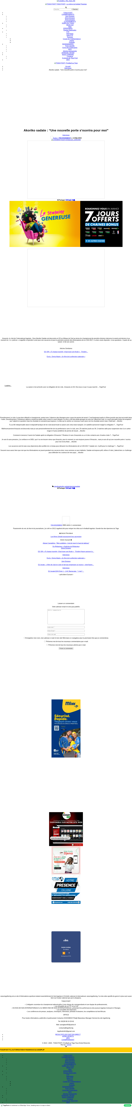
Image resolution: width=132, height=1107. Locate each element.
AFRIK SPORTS (68, 1036)
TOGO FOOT (67, 13)
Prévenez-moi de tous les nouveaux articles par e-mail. (67, 645)
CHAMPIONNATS (68, 14)
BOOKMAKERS (68, 44)
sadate (77, 486)
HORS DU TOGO (68, 23)
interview (72, 486)
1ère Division (69, 16)
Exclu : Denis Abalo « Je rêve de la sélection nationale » (66, 356)
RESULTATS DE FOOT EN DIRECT (68, 1034)
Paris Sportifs (70, 46)
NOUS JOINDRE (68, 54)
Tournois (70, 37)
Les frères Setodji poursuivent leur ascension (66, 536)
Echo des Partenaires (70, 47)
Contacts (70, 56)
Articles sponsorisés (70, 51)
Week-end (69, 25)
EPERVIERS (67, 28)
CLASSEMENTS (70, 21)
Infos (70, 27)
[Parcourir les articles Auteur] (66, 523)
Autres (72, 40)
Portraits (72, 42)
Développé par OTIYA (66, 956)
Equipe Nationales (69, 30)
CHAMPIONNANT (68, 1040)
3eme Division (70, 20)
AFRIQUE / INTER (68, 53)
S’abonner (127, 1105)
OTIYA (69, 1045)
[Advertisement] (66, 85)
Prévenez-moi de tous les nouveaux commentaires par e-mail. (67, 641)
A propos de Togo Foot (70, 58)
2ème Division (70, 18)
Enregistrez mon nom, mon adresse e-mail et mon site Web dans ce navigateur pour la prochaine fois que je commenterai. (67, 638)
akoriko (56, 486)
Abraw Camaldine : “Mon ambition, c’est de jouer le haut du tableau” (66, 543)
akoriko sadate (64, 486)
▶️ (63, 953)
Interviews (69, 33)
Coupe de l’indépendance (72, 39)
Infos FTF (70, 35)
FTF (67, 32)
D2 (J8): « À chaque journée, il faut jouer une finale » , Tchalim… (66, 352)
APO (70, 49)
